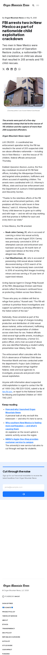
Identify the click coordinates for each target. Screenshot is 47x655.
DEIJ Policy (7, 633)
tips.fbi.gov (7, 392)
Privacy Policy (8, 612)
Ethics (5, 624)
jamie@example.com (13, 487)
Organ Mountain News (14, 18)
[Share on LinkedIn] (11, 69)
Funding (6, 654)
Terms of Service (9, 616)
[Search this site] (33, 5)
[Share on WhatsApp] (19, 69)
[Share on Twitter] (3, 69)
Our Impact (7, 649)
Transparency (8, 628)
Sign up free (7, 603)
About (5, 620)
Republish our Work (11, 637)
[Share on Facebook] (7, 69)
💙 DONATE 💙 (7, 607)
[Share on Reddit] (15, 69)
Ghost (17, 596)
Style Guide (7, 645)
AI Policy (6, 641)
